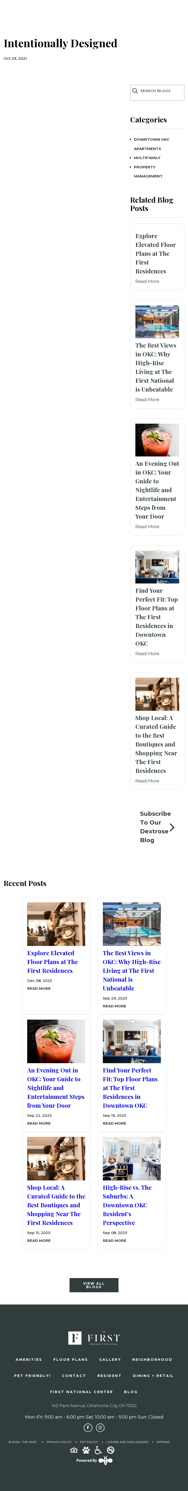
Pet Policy (89, 1442)
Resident (109, 1376)
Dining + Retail (153, 1376)
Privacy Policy (59, 1442)
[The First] (37, 13)
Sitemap (163, 1442)
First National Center (81, 1392)
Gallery (110, 1359)
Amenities (29, 1359)
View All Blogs (94, 1285)
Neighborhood (152, 1359)
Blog (131, 1392)
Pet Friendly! (32, 1376)
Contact (74, 1376)
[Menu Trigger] (177, 13)
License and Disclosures (127, 1442)
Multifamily (147, 157)
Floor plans (70, 1359)
